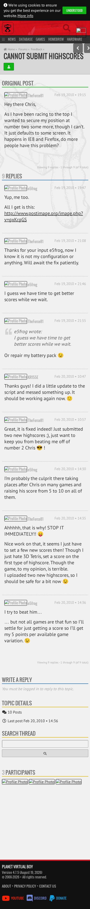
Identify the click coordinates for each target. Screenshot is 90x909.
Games (40, 39)
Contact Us (47, 886)
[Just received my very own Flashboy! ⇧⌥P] (78, 48)
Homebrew (56, 39)
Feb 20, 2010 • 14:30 (70, 469)
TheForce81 (35, 95)
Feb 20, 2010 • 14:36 (70, 602)
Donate (60, 898)
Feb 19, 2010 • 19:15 (70, 94)
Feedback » (37, 49)
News (12, 39)
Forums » (24, 49)
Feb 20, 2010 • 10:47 (70, 376)
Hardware (74, 39)
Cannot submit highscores (44, 56)
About (6, 886)
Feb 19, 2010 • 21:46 (70, 283)
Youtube (17, 898)
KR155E (33, 377)
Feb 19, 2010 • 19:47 (70, 187)
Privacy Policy (25, 886)
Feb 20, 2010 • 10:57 (70, 419)
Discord (40, 898)
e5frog (32, 188)
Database (26, 39)
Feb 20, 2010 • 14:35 (70, 518)
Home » (12, 49)
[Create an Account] (9, 67)
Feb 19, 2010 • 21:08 (70, 240)
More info (25, 15)
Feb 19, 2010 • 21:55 (70, 320)
